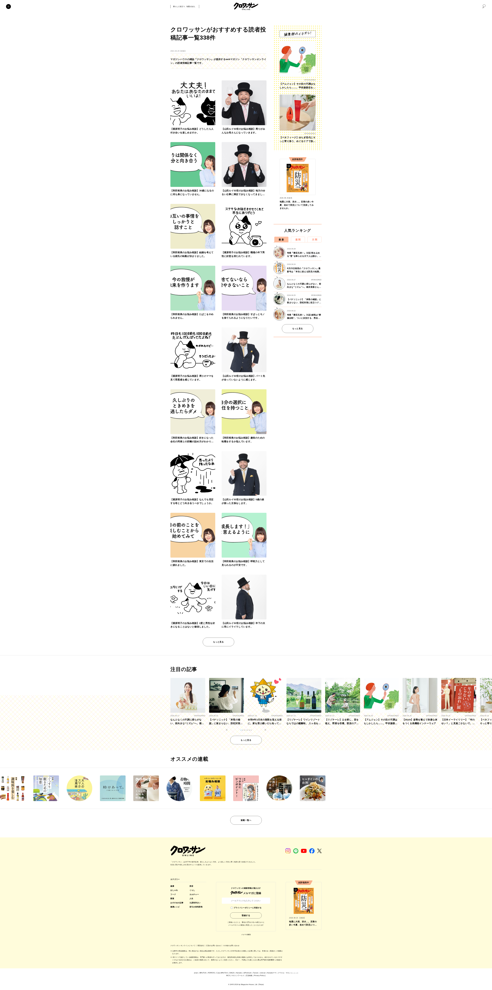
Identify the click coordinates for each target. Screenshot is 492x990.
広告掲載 (249, 975)
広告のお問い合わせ (213, 945)
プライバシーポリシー (255, 922)
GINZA (231, 973)
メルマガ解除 (246, 934)
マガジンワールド (237, 975)
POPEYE (211, 973)
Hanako (239, 973)
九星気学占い (195, 903)
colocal (262, 973)
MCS (228, 975)
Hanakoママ (271, 973)
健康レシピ (175, 907)
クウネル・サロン (284, 973)
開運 (172, 898)
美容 (191, 886)
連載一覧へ (246, 820)
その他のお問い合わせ (231, 945)
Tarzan (255, 973)
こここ (294, 973)
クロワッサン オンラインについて (183, 945)
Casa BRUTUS (222, 973)
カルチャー (194, 894)
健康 (172, 886)
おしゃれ (174, 890)
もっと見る (218, 642)
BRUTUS (203, 973)
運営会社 (200, 945)
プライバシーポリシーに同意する (248, 908)
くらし (192, 890)
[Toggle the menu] (8, 6)
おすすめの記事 (176, 903)
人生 (191, 898)
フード (173, 894)
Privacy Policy (259, 975)
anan (196, 973)
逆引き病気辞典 (196, 907)
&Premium (248, 973)
